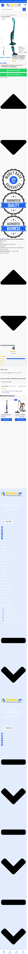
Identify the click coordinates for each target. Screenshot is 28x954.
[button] (25, 31)
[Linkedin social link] (16, 251)
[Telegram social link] (18, 251)
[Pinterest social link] (14, 251)
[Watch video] (2, 38)
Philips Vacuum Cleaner (9, 244)
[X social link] (12, 251)
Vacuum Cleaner (5, 17)
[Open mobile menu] (2, 5)
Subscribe (8, 521)
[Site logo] (13, 5)
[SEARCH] (24, 9)
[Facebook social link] (10, 251)
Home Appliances (10, 15)
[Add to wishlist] (11, 400)
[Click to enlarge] (2, 43)
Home (2, 15)
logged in (9, 372)
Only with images (6, 382)
